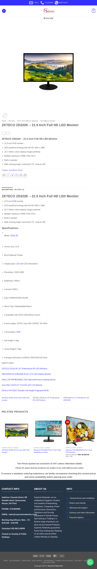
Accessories (14, 561)
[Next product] (4, 133)
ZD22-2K (14, 236)
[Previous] (2, 439)
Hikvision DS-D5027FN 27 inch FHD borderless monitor (47, 451)
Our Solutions (48, 562)
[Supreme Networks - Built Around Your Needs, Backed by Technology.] (48, 10)
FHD (15, 201)
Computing (26, 561)
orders (41, 534)
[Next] (95, 439)
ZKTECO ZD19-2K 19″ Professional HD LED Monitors (24, 369)
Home (4, 121)
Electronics (37, 561)
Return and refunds (77, 503)
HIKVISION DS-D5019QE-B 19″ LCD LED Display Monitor (26, 374)
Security (12, 121)
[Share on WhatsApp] (4, 175)
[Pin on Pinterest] (21, 175)
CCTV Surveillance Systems (27, 121)
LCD (18, 264)
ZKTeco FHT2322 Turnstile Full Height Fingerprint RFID (25, 391)
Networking (49, 561)
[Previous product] (8, 133)
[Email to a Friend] (17, 175)
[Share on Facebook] (8, 175)
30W (18, 332)
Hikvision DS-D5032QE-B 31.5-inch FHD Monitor (79, 451)
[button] (4, 11)
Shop (6, 561)
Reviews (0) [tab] (19, 189)
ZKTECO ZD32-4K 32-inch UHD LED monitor (15, 451)
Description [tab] (7, 189)
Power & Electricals (64, 561)
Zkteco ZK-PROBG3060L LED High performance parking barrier (28, 380)
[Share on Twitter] (12, 175)
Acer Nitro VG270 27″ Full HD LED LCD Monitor (22, 385)
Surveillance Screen (47, 121)
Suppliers (48, 500)
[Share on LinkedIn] (25, 175)
